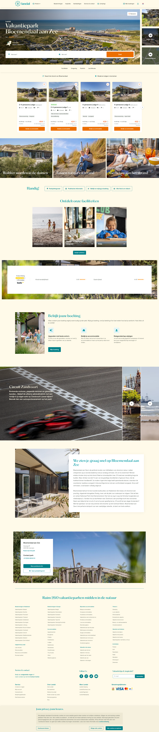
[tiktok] (91, 677)
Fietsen (114, 647)
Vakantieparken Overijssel (21, 630)
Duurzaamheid (50, 689)
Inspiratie (68, 3)
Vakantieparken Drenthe (21, 612)
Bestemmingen (58, 3)
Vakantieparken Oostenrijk (54, 617)
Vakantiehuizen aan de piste (87, 627)
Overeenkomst (18, 692)
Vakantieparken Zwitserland (54, 625)
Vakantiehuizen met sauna (86, 638)
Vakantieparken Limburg (21, 625)
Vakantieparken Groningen (21, 622)
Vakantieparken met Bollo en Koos (121, 639)
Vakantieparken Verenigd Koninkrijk (56, 622)
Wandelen (115, 657)
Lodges (49, 642)
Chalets (49, 637)
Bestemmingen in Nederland (22, 606)
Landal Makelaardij (84, 694)
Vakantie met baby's (117, 632)
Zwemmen (115, 662)
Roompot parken (19, 655)
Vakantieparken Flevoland (21, 614)
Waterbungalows (52, 658)
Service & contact (89, 3)
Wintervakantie (116, 614)
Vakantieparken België (53, 609)
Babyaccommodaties (85, 609)
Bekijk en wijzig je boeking (99, 189)
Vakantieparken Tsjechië (54, 619)
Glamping (115, 609)
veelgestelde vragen (27, 674)
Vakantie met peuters (118, 634)
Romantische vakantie (118, 617)
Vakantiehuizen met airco (86, 640)
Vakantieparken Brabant (21, 609)
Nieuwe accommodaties (21, 652)
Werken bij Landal (51, 692)
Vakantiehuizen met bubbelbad (88, 635)
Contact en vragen (19, 687)
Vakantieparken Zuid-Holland (22, 640)
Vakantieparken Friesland (21, 617)
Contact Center (34, 677)
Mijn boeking (54, 349)
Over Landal (50, 687)
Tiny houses (51, 652)
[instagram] (86, 677)
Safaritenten (51, 645)
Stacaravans (51, 647)
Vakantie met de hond (118, 619)
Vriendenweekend (117, 625)
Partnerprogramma (51, 697)
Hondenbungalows (85, 643)
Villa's (49, 655)
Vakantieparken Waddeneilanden (23, 635)
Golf (114, 649)
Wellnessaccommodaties (86, 630)
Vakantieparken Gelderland (22, 619)
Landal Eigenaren (84, 692)
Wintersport (116, 659)
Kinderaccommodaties (85, 619)
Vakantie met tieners (118, 637)
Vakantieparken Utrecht (21, 632)
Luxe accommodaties (85, 622)
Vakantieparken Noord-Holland (22, 627)
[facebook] (82, 677)
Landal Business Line (85, 689)
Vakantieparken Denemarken (55, 612)
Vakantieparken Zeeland (21, 638)
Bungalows (50, 634)
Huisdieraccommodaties (86, 614)
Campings (102, 3)
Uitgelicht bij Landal (20, 644)
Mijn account (18, 689)
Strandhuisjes (51, 650)
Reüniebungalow (84, 625)
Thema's (115, 606)
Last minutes (18, 647)
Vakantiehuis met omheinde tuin (88, 617)
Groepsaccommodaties (86, 612)
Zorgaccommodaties (85, 632)
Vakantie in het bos (85, 652)
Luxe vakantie (116, 612)
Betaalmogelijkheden (20, 694)
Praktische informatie (75, 189)
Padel (114, 654)
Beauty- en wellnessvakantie (120, 622)
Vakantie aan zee (84, 658)
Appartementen (51, 632)
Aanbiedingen (77, 3)
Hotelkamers (51, 639)
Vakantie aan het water (85, 655)
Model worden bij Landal (53, 694)
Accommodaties (52, 629)
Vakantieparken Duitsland (54, 614)
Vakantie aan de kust (85, 650)
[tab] (61, 403)
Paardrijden (115, 652)
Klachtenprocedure (20, 697)
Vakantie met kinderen (118, 629)
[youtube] (96, 677)
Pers (48, 699)
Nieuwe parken (19, 650)
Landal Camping (84, 687)
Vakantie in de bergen (85, 660)
